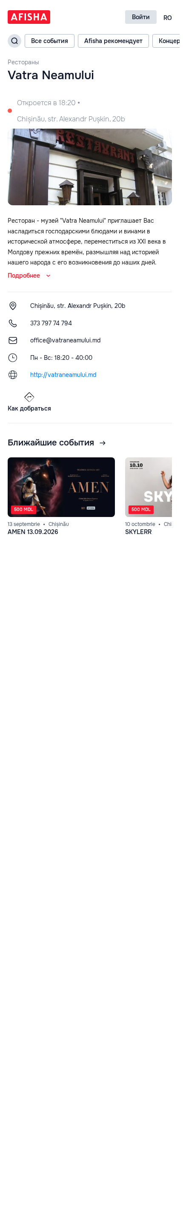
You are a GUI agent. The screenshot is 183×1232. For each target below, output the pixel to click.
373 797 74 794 (51, 323)
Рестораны (23, 62)
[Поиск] (14, 41)
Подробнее (24, 275)
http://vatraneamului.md (63, 375)
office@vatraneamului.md (65, 340)
